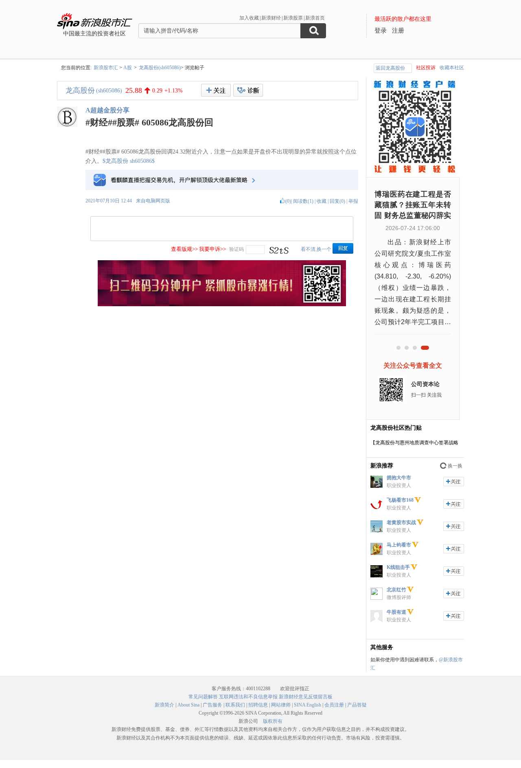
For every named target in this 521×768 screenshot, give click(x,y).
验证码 (236, 249)
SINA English (307, 705)
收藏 (321, 201)
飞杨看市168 (400, 500)
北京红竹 (396, 589)
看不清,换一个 (316, 249)
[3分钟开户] (222, 304)
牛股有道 (396, 612)
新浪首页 (315, 18)
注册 (398, 30)
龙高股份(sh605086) (160, 67)
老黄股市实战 (401, 522)
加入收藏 (249, 18)
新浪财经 (271, 18)
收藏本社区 (452, 67)
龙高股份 (80, 90)
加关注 (453, 481)
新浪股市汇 (106, 67)
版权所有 (272, 721)
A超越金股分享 (107, 110)
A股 (127, 67)
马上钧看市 (399, 545)
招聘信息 (258, 705)
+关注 (216, 90)
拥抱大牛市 (399, 478)
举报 (353, 201)
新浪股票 (293, 18)
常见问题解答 (203, 697)
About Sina (188, 705)
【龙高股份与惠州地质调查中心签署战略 (414, 442)
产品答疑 (357, 705)
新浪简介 (164, 705)
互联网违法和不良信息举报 (248, 697)
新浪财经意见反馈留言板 (306, 697)
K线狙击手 (398, 567)
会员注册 (334, 705)
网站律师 (281, 705)
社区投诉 (426, 67)
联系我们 (235, 705)
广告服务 (212, 705)
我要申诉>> (212, 249)
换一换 (455, 466)
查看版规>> (184, 249)
